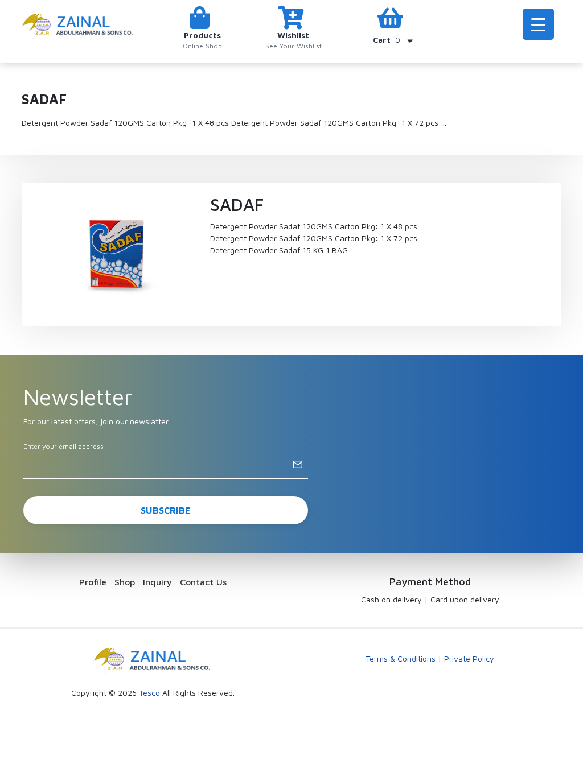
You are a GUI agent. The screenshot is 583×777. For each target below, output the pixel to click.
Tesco (149, 692)
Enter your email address (63, 446)
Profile (92, 582)
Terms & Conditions (401, 658)
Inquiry (157, 582)
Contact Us (203, 582)
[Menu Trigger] (538, 24)
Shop (124, 582)
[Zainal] (79, 23)
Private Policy (469, 658)
